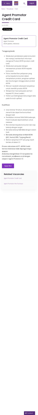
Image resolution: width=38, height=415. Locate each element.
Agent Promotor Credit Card (13, 178)
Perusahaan (10, 9)
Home (3, 9)
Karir (16, 9)
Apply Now (8, 166)
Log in (32, 3)
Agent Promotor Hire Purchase (13, 184)
